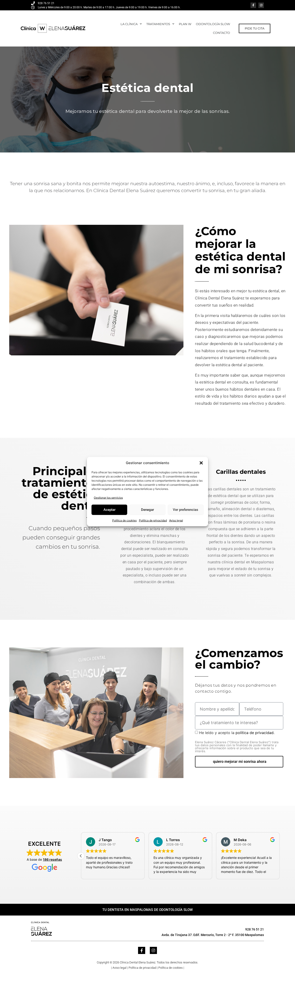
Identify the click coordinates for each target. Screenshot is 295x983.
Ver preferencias (185, 510)
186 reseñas (52, 859)
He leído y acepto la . (236, 741)
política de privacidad (255, 732)
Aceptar (109, 510)
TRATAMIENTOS (158, 24)
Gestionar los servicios (108, 497)
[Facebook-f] (253, 5)
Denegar (147, 510)
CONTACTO (221, 33)
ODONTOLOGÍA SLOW (213, 24)
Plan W (185, 24)
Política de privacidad (153, 520)
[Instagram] (261, 5)
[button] (201, 463)
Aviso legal (176, 520)
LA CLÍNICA (129, 24)
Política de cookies (124, 520)
